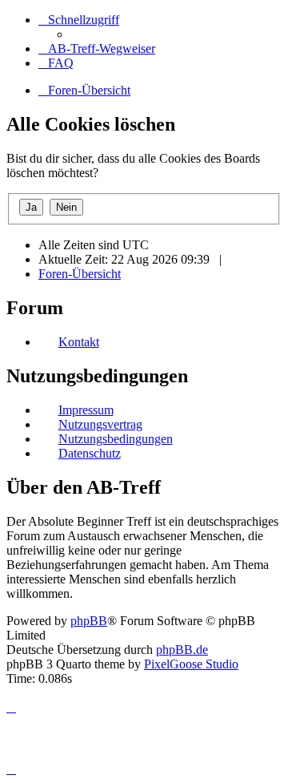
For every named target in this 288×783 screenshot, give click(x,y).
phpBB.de (182, 649)
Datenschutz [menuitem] (89, 453)
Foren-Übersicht (79, 274)
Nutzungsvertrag (100, 424)
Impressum (86, 410)
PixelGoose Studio (191, 664)
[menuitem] (96, 48)
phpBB (88, 621)
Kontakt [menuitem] (78, 342)
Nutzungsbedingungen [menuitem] (115, 439)
